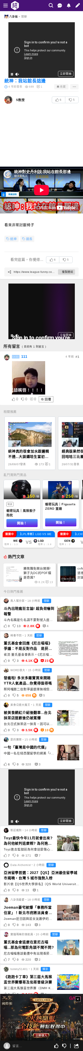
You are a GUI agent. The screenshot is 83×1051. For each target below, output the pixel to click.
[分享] (74, 1046)
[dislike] (22, 399)
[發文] (77, 5)
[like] (13, 399)
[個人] (7, 1046)
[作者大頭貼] (8, 100)
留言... (17, 1046)
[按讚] (56, 1046)
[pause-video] (12, 74)
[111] (7, 357)
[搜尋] (50, 5)
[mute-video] (17, 74)
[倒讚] (64, 1046)
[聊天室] (59, 5)
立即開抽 (65, 73)
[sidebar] (5, 5)
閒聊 (24, 16)
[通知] (68, 5)
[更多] (74, 86)
